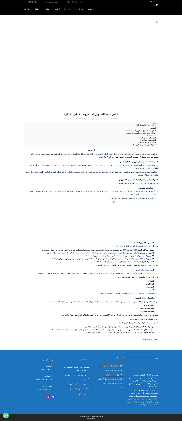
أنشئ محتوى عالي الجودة (148, 140)
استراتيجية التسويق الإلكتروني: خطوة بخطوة (141, 131)
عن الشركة (78, 9)
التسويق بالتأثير (84, 394)
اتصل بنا (27, 9)
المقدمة (153, 128)
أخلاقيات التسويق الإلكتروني (79, 389)
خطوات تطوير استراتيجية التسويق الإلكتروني (141, 133)
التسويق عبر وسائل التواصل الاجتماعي (110, 379)
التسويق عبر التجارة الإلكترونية (78, 384)
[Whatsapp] (6, 415)
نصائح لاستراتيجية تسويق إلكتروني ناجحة (143, 145)
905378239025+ (32, 2)
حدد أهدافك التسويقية (149, 135)
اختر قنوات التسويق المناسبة (147, 138)
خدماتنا (67, 9)
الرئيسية (91, 9)
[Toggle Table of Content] (153, 125)
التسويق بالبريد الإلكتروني (114, 375)
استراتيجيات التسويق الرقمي (98, 119)
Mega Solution (91, 418)
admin (78, 119)
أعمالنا (57, 9)
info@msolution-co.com (52, 2)
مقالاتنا (37, 9)
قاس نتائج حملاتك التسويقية (147, 142)
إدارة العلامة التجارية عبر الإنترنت (111, 366)
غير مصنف (118, 388)
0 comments (114, 119)
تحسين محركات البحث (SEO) (113, 383)
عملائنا (47, 9)
